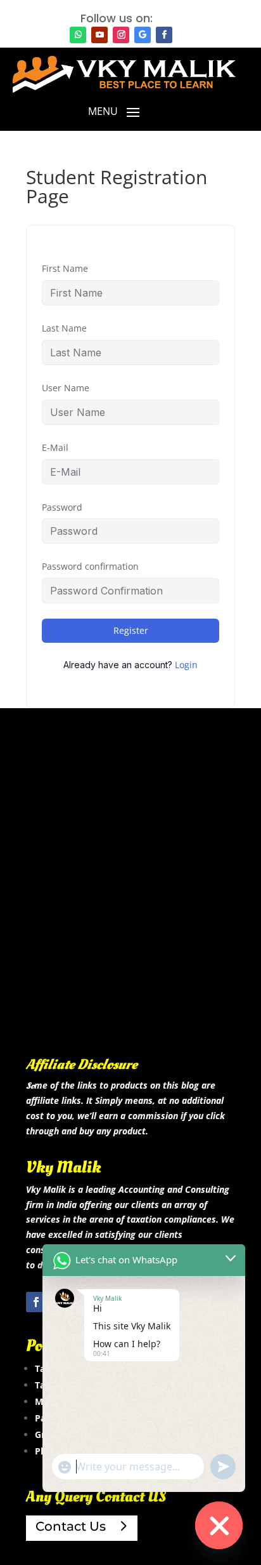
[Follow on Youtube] (99, 35)
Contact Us (70, 1526)
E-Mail (55, 447)
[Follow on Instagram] (121, 35)
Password (62, 507)
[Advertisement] (130, 901)
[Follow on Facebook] (164, 35)
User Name (65, 388)
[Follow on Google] (142, 35)
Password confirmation (90, 566)
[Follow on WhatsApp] (78, 35)
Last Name (64, 328)
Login (186, 665)
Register (130, 630)
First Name (65, 268)
